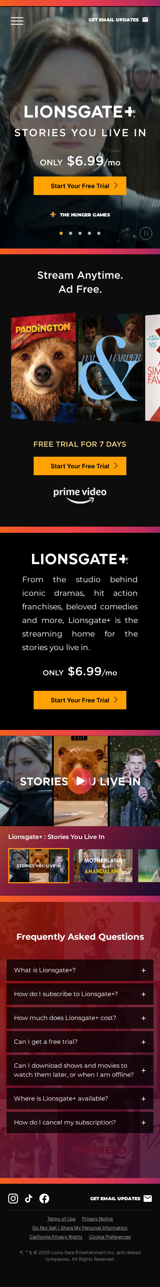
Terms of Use (61, 1219)
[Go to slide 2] (70, 233)
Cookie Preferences (110, 1237)
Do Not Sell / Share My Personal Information (80, 1228)
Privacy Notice (97, 1219)
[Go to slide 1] (61, 233)
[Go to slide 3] (80, 233)
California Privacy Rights (56, 1237)
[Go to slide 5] (99, 233)
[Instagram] (13, 1198)
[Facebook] (44, 1198)
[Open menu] (19, 21)
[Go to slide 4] (89, 233)
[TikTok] (29, 1198)
